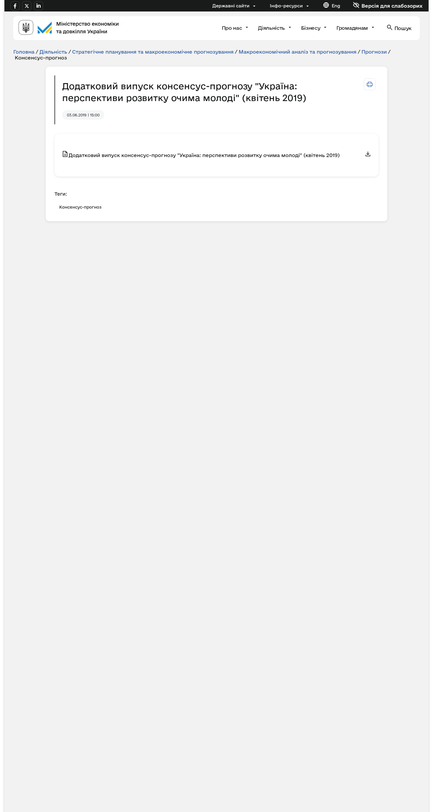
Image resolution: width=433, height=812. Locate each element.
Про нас (232, 28)
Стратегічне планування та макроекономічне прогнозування (153, 52)
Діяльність (272, 28)
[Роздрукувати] (370, 84)
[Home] (69, 28)
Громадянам (352, 28)
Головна (23, 52)
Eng (336, 5)
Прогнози (374, 52)
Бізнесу (311, 28)
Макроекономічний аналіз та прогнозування (297, 52)
